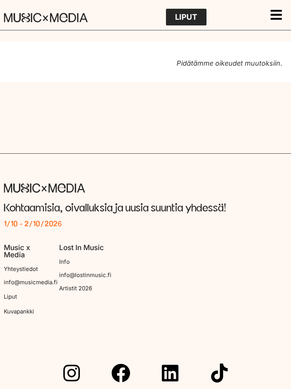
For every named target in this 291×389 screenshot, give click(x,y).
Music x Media (17, 251)
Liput (10, 296)
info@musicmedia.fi (31, 282)
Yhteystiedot (21, 268)
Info (64, 261)
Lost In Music (81, 247)
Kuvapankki (19, 311)
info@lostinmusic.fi (85, 275)
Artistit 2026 (75, 288)
